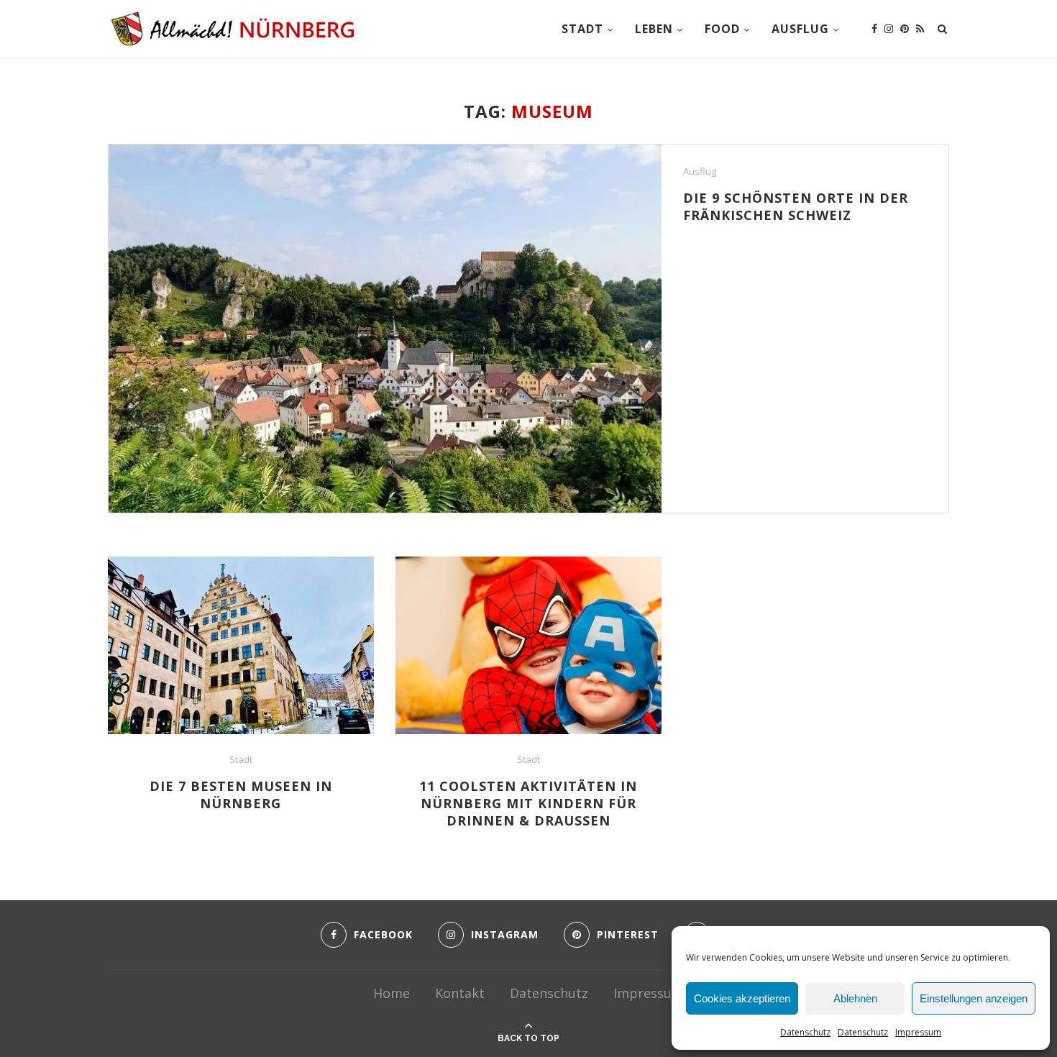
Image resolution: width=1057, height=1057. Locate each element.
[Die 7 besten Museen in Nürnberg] (241, 645)
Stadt (582, 29)
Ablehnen (855, 998)
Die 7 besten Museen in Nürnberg (241, 794)
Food (722, 29)
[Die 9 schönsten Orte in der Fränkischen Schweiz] (385, 329)
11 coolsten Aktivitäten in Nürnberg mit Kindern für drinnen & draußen (528, 803)
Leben (654, 29)
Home (391, 993)
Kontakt (460, 993)
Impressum (918, 1032)
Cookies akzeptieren (742, 998)
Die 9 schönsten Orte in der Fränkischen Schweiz (795, 206)
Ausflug (800, 29)
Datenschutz (805, 1032)
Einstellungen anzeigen (974, 998)
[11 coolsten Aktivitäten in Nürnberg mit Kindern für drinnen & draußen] (528, 645)
